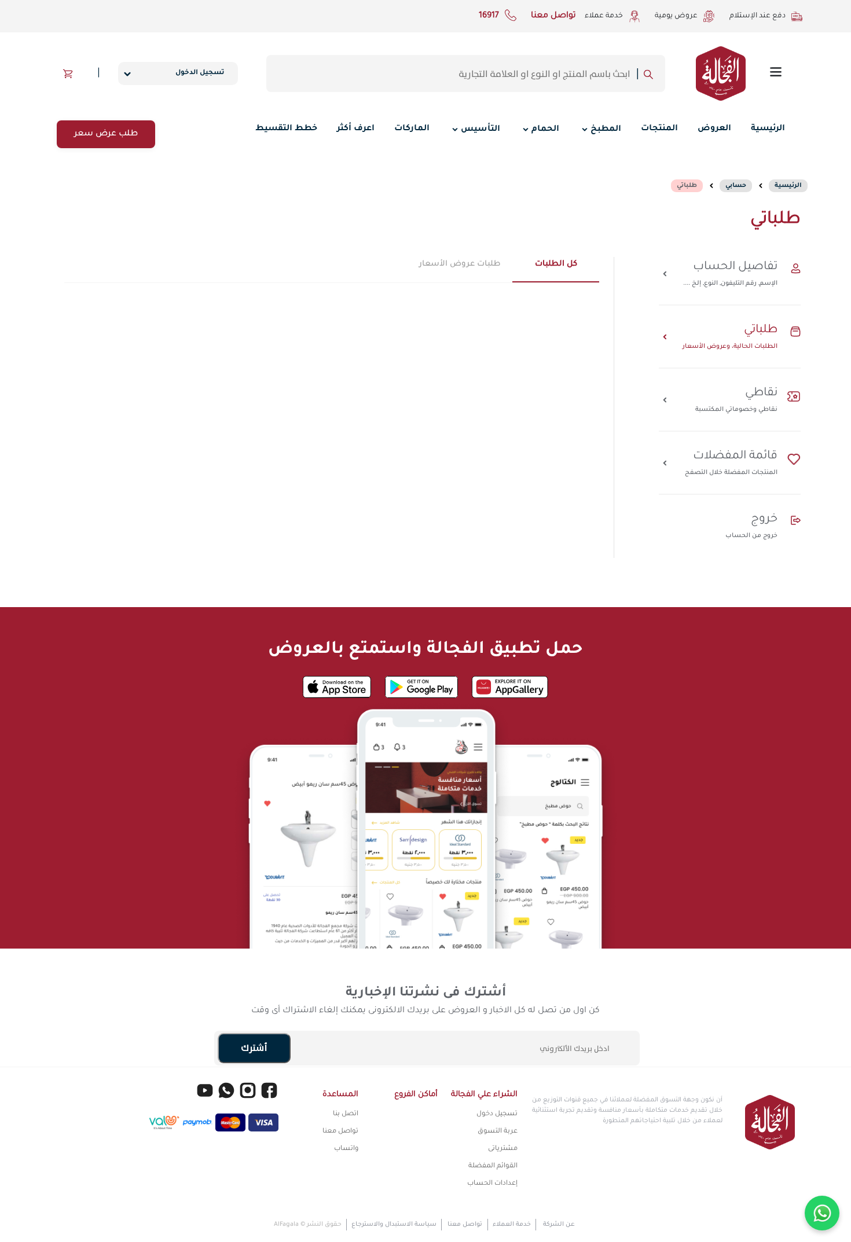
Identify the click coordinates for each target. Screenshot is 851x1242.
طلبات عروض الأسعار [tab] (460, 264)
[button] (68, 73)
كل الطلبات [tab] (556, 264)
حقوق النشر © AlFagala (308, 1224)
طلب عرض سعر (106, 134)
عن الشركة (559, 1224)
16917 (489, 16)
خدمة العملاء (512, 1224)
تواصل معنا (553, 16)
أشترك (254, 1048)
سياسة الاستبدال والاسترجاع (393, 1224)
